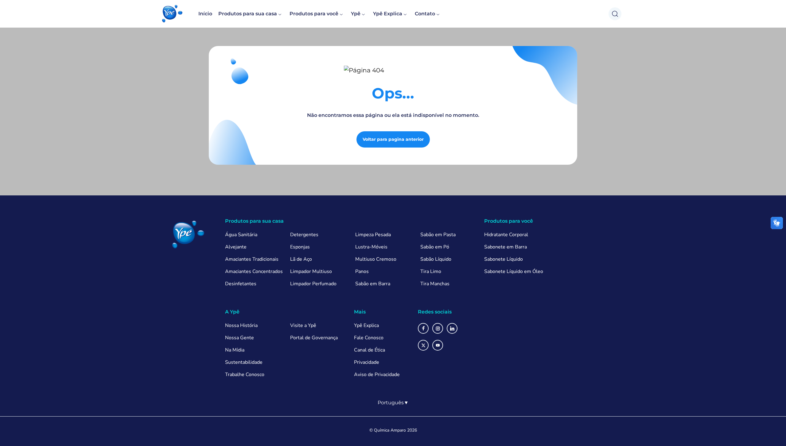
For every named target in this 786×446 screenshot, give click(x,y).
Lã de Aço (301, 259)
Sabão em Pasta (438, 234)
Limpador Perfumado (313, 283)
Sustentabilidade (244, 362)
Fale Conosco (368, 337)
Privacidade (366, 362)
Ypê (355, 14)
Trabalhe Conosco (244, 374)
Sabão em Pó (434, 247)
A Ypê (232, 312)
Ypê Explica (387, 14)
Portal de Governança (314, 337)
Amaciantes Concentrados (254, 271)
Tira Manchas (434, 283)
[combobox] (393, 402)
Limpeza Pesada (373, 234)
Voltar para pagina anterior (393, 139)
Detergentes (304, 234)
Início (205, 14)
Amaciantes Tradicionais (251, 259)
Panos (362, 271)
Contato (425, 14)
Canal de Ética (369, 350)
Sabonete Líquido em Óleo (513, 271)
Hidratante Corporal (506, 234)
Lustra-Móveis (371, 247)
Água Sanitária (241, 234)
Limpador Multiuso (311, 271)
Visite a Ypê (303, 325)
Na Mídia (234, 350)
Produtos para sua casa (247, 14)
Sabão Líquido (435, 259)
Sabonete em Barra (505, 247)
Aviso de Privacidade (377, 374)
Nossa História (241, 325)
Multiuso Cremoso (375, 259)
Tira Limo (430, 271)
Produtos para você (314, 14)
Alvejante (236, 247)
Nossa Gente (239, 337)
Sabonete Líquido (503, 259)
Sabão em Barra (372, 283)
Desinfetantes (240, 283)
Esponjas (300, 247)
